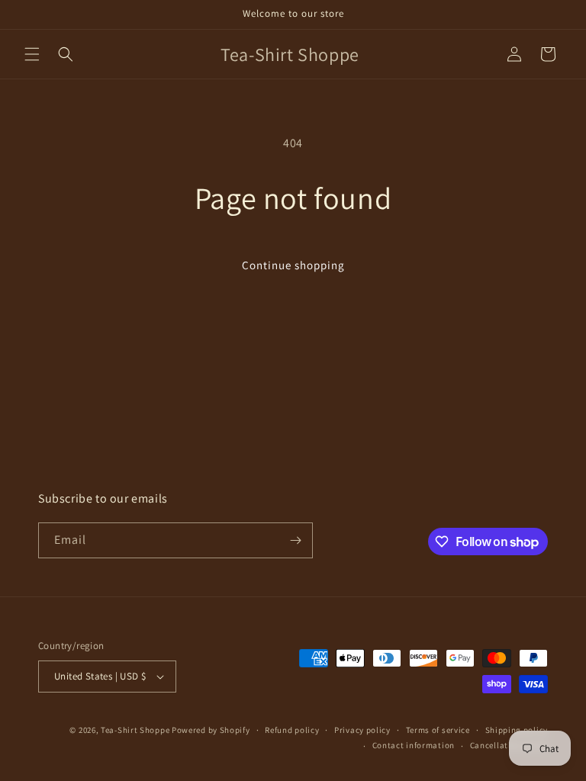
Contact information (413, 745)
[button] (32, 54)
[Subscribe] (295, 540)
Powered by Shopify (211, 730)
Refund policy (292, 730)
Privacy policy (362, 730)
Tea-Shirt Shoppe (135, 730)
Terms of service (438, 730)
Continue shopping (293, 265)
